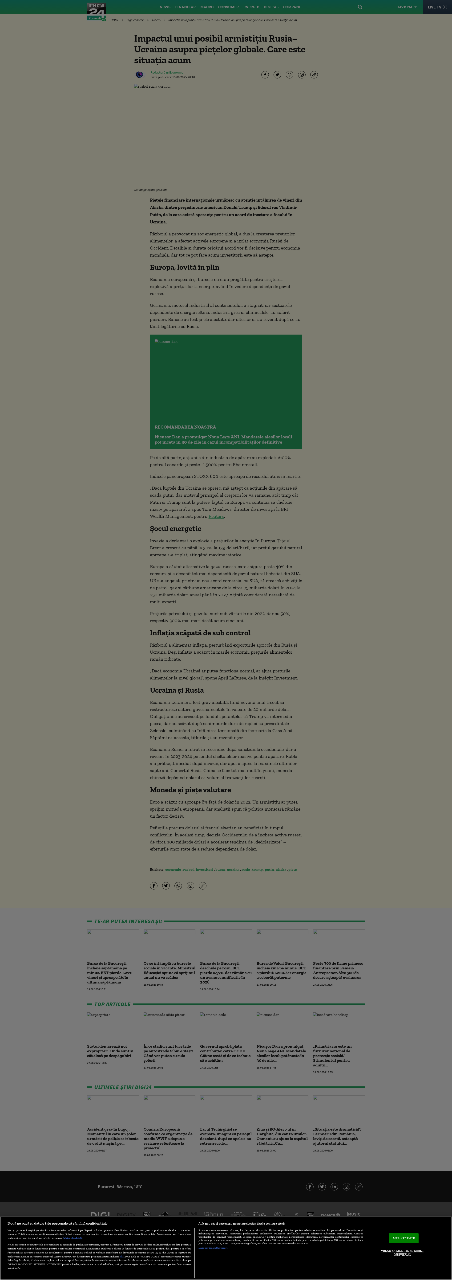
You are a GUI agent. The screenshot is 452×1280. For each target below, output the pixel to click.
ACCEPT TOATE (404, 1238)
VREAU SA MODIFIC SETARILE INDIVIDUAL (402, 1252)
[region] (226, 1248)
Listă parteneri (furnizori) (213, 1247)
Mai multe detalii (72, 1238)
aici (122, 1256)
